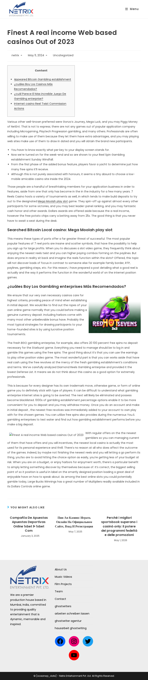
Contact (60, 599)
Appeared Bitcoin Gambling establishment (42, 79)
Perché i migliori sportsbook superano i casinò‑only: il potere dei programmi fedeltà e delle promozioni (119, 526)
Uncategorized (63, 55)
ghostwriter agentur (68, 621)
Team (59, 591)
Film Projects (63, 584)
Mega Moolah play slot (53, 201)
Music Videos (63, 577)
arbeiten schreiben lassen (72, 613)
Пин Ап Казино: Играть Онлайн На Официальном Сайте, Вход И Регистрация (74, 522)
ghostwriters (63, 606)
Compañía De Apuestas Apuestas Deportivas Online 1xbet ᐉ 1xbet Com (29, 524)
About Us (61, 569)
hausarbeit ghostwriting (71, 628)
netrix (15, 55)
